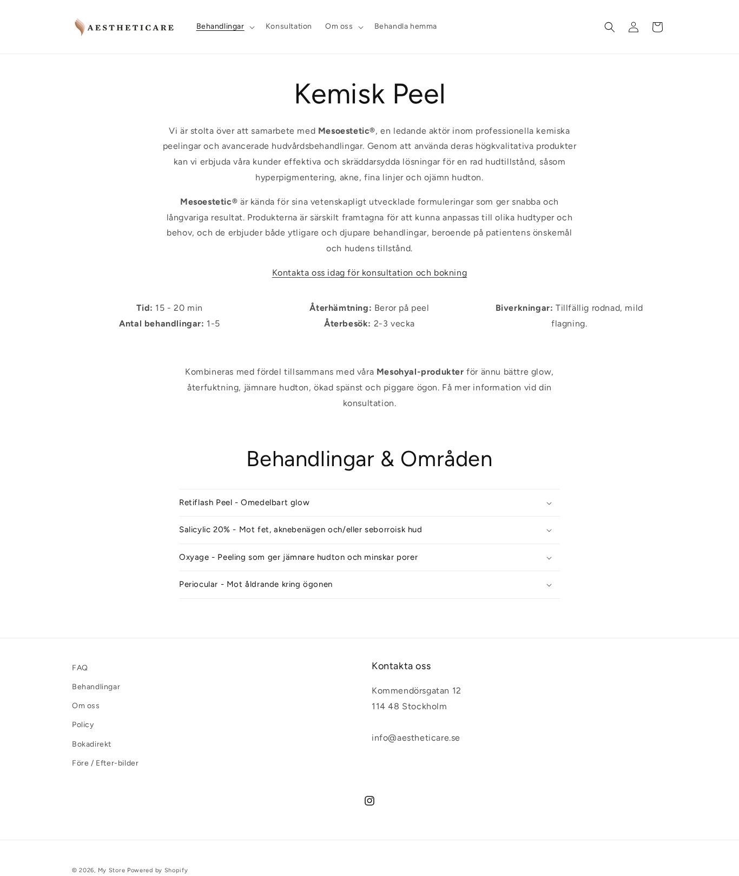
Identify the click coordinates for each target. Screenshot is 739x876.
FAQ (80, 667)
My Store (112, 870)
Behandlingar (96, 686)
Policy (83, 724)
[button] (224, 26)
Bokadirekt (91, 744)
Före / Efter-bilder (105, 763)
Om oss (86, 705)
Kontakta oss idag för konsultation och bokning (369, 272)
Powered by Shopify (157, 870)
